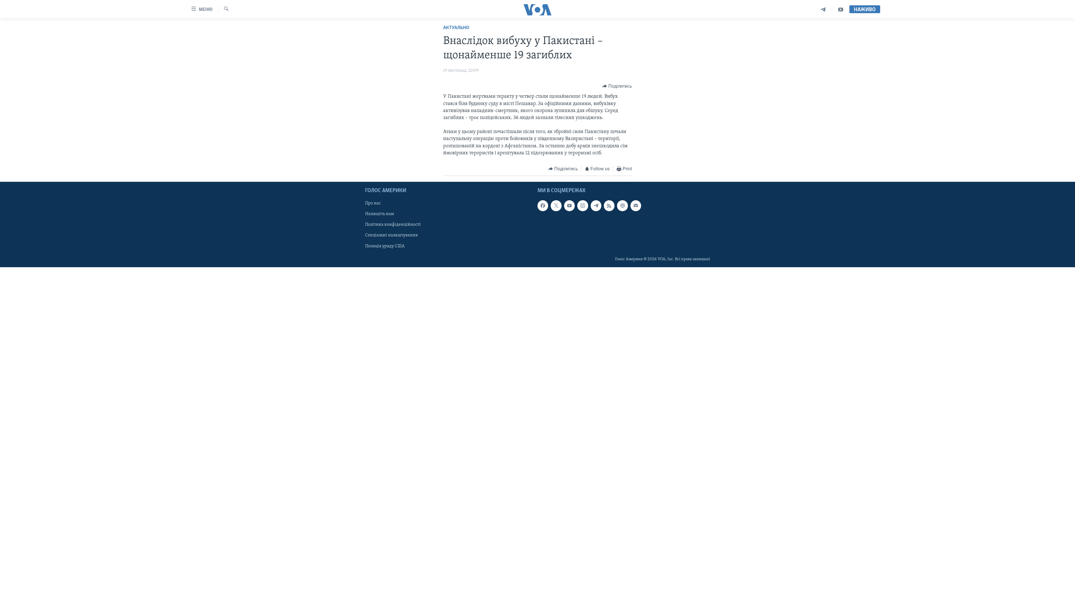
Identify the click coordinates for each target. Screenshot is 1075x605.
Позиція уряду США (385, 246)
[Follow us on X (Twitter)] (556, 205)
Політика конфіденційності (393, 224)
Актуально (456, 28)
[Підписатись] (635, 205)
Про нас (373, 203)
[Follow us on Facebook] (543, 205)
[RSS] (609, 205)
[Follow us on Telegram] (596, 205)
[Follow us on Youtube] (569, 205)
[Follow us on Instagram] (582, 205)
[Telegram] (823, 9)
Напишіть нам (379, 214)
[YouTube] (840, 9)
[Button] (617, 86)
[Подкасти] (622, 205)
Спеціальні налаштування (391, 235)
